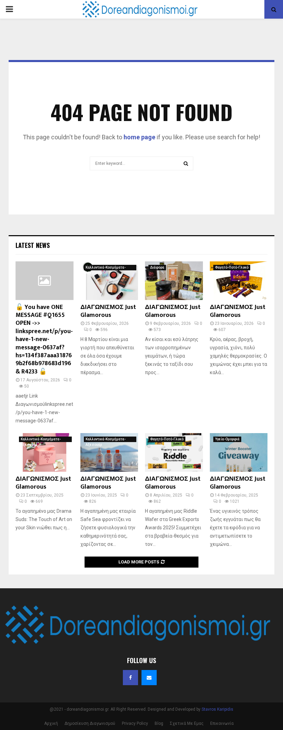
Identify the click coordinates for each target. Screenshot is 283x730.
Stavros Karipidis (217, 709)
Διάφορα (157, 267)
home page (139, 137)
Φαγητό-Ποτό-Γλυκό (231, 267)
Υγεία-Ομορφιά (227, 439)
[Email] (149, 677)
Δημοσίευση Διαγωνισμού (90, 723)
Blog (159, 723)
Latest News (33, 245)
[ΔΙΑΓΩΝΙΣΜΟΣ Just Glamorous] (109, 280)
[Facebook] (130, 677)
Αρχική (51, 723)
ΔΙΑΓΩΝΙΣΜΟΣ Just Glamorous (108, 311)
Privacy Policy (135, 723)
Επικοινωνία (222, 723)
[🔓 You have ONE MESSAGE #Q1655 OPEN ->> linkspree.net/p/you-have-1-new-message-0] (45, 280)
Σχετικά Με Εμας (187, 723)
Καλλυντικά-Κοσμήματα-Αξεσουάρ (106, 268)
